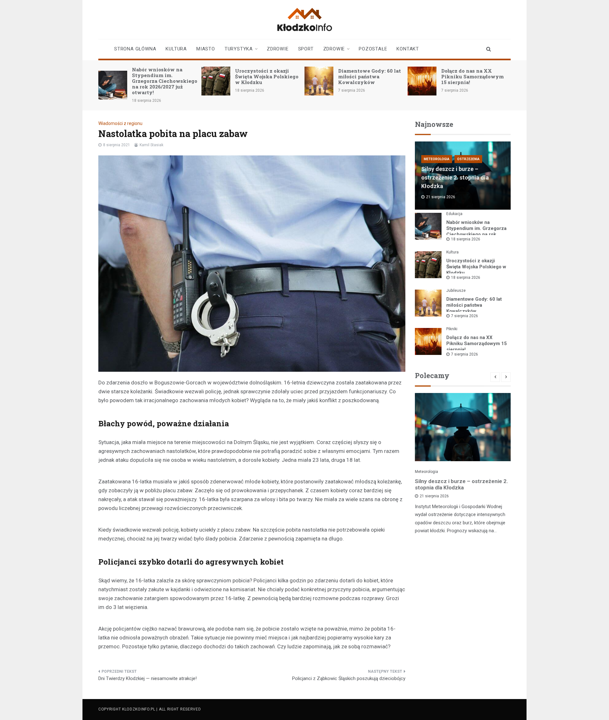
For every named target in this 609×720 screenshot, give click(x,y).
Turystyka (239, 49)
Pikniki (451, 329)
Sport (306, 49)
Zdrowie (278, 49)
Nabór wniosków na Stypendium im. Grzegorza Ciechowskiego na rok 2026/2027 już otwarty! (164, 80)
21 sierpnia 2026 (434, 496)
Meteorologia (436, 159)
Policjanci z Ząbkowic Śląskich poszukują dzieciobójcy (348, 678)
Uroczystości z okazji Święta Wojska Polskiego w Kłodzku (266, 76)
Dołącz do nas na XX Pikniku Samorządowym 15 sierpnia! (472, 76)
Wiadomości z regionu (120, 123)
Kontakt (407, 49)
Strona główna (135, 49)
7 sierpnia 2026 (464, 316)
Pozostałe (373, 49)
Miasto (205, 49)
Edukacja (454, 214)
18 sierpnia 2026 (465, 239)
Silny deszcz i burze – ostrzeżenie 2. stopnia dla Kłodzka (455, 177)
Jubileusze (456, 290)
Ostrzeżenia (468, 159)
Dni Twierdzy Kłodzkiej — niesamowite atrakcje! (147, 678)
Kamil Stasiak (151, 145)
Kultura (176, 49)
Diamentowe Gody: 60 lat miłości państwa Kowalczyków (369, 76)
